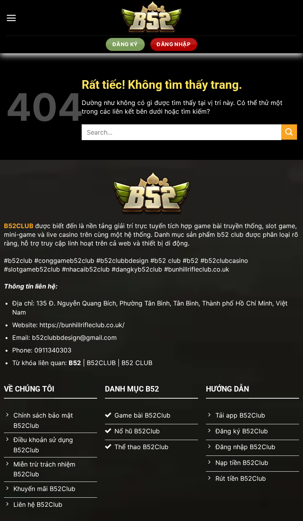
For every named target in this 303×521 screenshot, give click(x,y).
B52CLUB (19, 226)
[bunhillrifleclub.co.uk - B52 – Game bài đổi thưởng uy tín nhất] (152, 18)
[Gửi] (289, 132)
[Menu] (11, 17)
